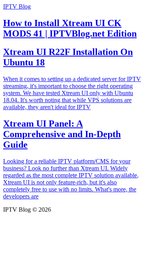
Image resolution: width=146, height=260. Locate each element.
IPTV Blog (17, 6)
